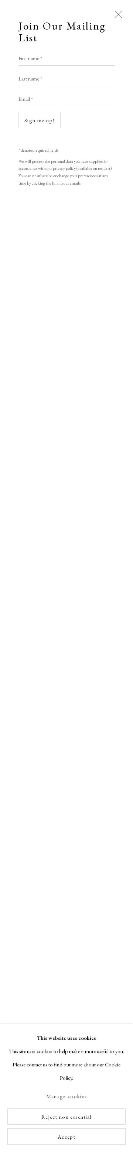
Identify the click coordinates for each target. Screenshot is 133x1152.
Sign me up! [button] (39, 120)
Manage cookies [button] (66, 1096)
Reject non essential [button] (66, 1116)
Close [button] (116, 17)
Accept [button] (67, 1136)
